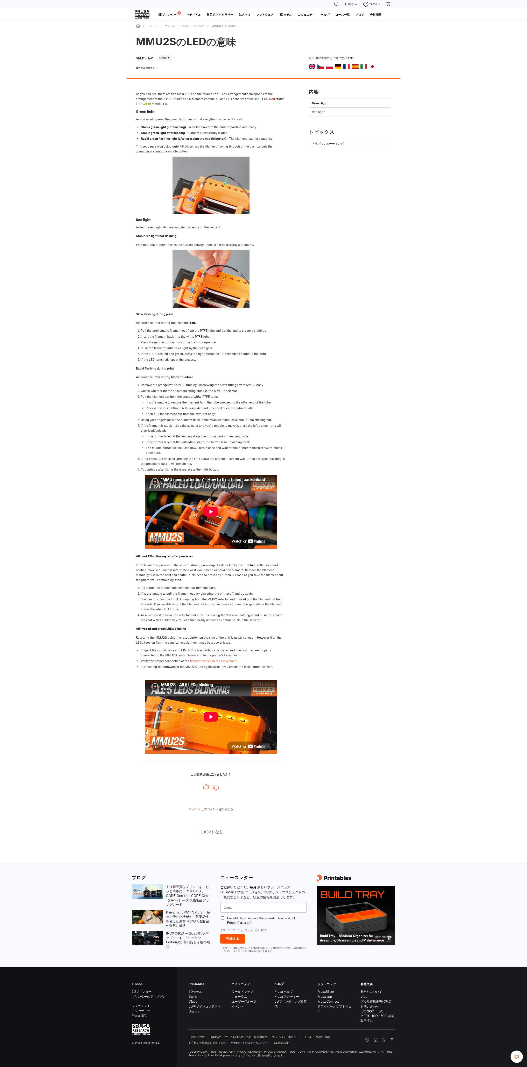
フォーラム (239, 996)
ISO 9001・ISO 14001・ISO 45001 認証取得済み (377, 1015)
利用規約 (250, 951)
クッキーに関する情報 (317, 1037)
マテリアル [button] (194, 14)
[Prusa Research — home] (142, 14)
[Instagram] (375, 1040)
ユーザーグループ (244, 1001)
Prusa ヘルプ (284, 991)
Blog (363, 996)
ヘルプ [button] (325, 14)
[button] (312, 66)
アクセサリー (141, 1010)
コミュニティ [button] (306, 14)
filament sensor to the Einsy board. (214, 661)
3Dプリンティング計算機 (291, 1003)
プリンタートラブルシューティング (184, 26)
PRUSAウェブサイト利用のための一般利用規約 (238, 1037)
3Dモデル (195, 991)
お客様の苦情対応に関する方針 (207, 1042)
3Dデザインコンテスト (205, 1006)
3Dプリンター (142, 991)
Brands (194, 1011)
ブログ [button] (360, 14)
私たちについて (371, 991)
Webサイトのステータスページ (250, 1042)
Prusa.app (324, 996)
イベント (238, 1006)
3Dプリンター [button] (169, 14)
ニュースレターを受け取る (252, 930)
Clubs (193, 1001)
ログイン (195, 809)
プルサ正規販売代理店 (375, 1001)
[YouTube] (392, 1040)
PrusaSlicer (325, 991)
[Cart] (388, 4)
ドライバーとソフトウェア (334, 1008)
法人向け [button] (245, 14)
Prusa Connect (328, 1001)
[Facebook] (367, 1040)
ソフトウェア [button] (265, 14)
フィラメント (141, 1006)
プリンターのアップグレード (149, 998)
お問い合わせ (369, 1006)
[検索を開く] (337, 4)
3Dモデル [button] (285, 14)
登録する (232, 938)
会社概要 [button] (375, 14)
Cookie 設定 (281, 1042)
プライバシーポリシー (285, 1037)
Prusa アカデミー (287, 996)
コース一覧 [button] (342, 14)
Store (193, 996)
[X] (383, 1040)
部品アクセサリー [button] (220, 14)
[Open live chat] (517, 1057)
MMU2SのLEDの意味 (223, 26)
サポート (152, 26)
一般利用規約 (197, 1037)
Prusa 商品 (139, 1015)
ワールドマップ (242, 991)
